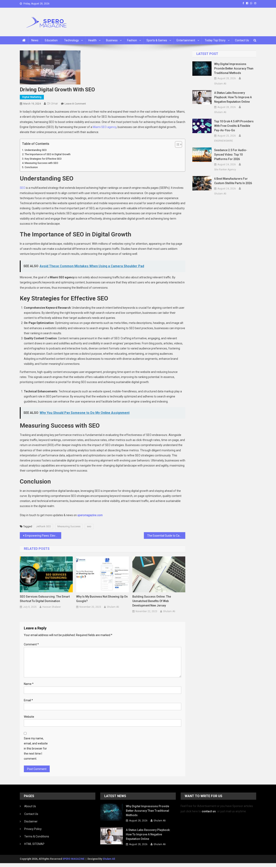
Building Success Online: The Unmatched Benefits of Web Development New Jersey (151, 601)
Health (92, 40)
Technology (71, 40)
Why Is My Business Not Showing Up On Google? (102, 599)
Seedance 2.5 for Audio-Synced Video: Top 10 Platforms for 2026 (230, 154)
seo (89, 526)
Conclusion (31, 167)
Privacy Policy (33, 829)
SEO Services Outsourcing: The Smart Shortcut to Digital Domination (45, 599)
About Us (30, 806)
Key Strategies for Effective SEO (43, 158)
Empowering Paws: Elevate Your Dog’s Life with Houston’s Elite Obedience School (43, 535)
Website (29, 716)
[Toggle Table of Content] (176, 144)
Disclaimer (31, 821)
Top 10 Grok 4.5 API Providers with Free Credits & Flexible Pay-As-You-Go (234, 126)
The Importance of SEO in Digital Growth (48, 154)
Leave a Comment (75, 103)
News (34, 40)
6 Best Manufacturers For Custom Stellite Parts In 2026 (233, 181)
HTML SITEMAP (34, 844)
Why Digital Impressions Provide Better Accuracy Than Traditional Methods (233, 68)
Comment (31, 644)
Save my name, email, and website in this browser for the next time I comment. (36, 748)
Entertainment (186, 40)
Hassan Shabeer (51, 606)
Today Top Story (215, 40)
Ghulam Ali (113, 606)
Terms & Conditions (36, 836)
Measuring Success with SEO (41, 162)
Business (112, 40)
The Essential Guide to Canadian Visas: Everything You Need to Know (166, 535)
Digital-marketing (31, 97)
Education (51, 40)
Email (28, 700)
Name (29, 683)
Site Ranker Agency (225, 169)
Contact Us (242, 40)
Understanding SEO (36, 150)
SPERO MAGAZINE (73, 858)
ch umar (52, 103)
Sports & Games (156, 40)
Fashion (132, 40)
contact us (209, 811)
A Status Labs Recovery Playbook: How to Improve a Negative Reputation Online (233, 97)
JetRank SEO (43, 526)
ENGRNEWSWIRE (223, 140)
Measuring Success (68, 526)
